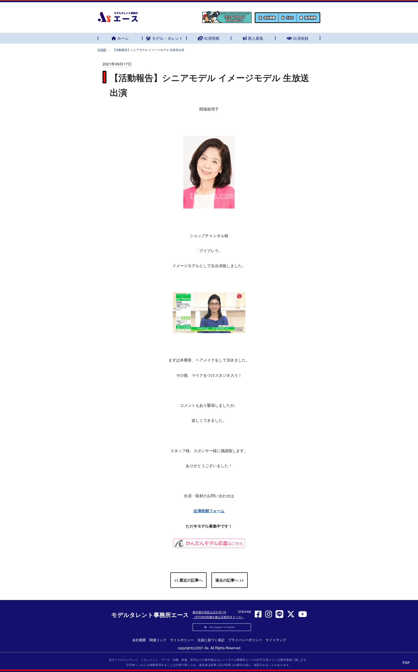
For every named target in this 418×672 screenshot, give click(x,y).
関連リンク (157, 639)
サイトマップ (276, 639)
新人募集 (255, 38)
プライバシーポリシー (245, 639)
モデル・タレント (167, 38)
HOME (102, 50)
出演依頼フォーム (209, 510)
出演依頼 (300, 38)
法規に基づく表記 (210, 639)
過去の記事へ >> (229, 580)
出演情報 (211, 38)
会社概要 (139, 639)
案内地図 (246, 611)
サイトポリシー (182, 639)
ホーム (123, 38)
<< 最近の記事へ (188, 580)
